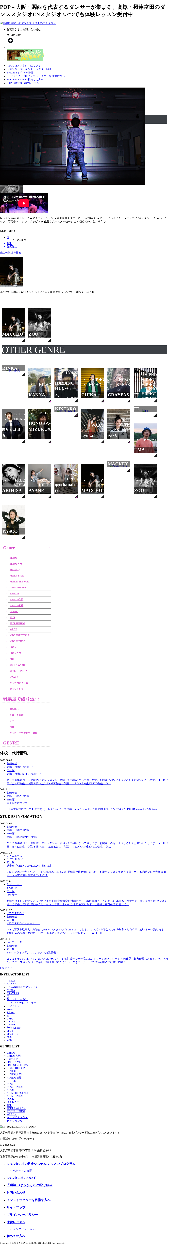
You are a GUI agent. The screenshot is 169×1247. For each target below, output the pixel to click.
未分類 (11, 770)
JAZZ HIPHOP (17, 623)
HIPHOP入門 (16, 599)
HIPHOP (14, 593)
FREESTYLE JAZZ (20, 581)
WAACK (14, 677)
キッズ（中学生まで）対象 (23, 733)
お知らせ (12, 763)
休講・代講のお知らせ (20, 766)
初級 (12, 727)
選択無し (14, 709)
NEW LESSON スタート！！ (87, 928)
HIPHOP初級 (16, 605)
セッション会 (16, 689)
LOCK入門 (15, 653)
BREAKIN (15, 570)
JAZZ (12, 617)
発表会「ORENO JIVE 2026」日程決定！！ (87, 870)
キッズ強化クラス (19, 683)
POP (12, 659)
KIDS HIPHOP (17, 641)
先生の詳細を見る (10, 252)
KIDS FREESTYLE (19, 635)
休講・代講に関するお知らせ (88, 778)
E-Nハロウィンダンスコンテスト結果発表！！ (87, 957)
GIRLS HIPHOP (18, 587)
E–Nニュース (14, 855)
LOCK (13, 647)
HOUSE (14, 611)
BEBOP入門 (16, 564)
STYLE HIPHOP (18, 671)
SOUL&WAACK (18, 665)
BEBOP (13, 558)
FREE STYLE (17, 576)
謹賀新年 (87, 899)
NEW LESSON (15, 859)
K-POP (13, 629)
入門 (12, 721)
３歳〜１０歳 (16, 715)
